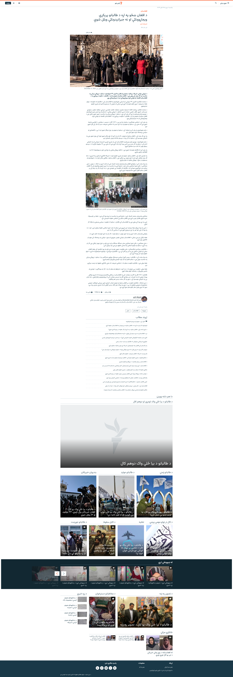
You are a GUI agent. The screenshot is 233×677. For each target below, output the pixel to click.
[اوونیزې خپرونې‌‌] (13, 3)
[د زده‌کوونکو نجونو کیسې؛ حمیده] (82, 606)
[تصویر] (19, 3)
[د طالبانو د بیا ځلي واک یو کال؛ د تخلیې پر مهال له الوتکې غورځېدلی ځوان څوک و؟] (131, 540)
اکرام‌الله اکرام (143, 24)
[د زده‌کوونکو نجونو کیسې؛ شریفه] (82, 621)
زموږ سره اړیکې (169, 667)
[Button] (89, 32)
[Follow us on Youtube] (106, 668)
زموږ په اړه (142, 667)
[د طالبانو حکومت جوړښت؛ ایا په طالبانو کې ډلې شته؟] (73, 540)
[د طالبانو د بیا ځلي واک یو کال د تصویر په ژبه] (145, 612)
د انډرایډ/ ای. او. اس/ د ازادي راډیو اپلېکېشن (161, 670)
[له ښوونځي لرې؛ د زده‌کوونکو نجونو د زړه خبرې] (131, 573)
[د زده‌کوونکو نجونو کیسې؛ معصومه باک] (82, 599)
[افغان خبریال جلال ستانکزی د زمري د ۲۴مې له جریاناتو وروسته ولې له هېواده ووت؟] (110, 638)
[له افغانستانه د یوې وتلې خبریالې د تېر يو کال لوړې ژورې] (159, 642)
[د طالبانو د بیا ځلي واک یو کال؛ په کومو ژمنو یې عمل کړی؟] (155, 496)
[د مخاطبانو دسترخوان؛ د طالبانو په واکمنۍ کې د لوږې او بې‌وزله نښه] (102, 612)
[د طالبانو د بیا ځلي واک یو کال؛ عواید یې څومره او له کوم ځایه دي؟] (117, 496)
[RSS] (97, 668)
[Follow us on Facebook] (114, 668)
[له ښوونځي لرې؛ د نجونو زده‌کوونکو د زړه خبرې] (159, 573)
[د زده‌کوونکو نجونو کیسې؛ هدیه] (82, 614)
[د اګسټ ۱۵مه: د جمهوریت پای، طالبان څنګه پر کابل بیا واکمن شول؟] (102, 540)
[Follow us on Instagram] (101, 668)
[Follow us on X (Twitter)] (110, 668)
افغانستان (144, 11)
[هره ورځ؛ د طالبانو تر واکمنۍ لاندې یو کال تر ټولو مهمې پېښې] (159, 540)
